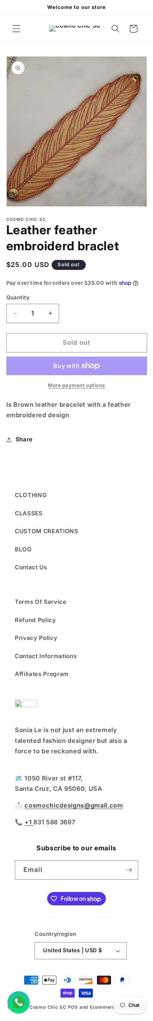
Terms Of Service (40, 601)
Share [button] (24, 439)
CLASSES (29, 513)
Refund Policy (35, 620)
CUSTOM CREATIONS (46, 531)
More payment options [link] (76, 385)
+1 (29, 822)
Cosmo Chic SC (47, 1007)
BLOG (23, 549)
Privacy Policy (36, 637)
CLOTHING (31, 495)
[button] (16, 29)
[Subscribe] (129, 870)
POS (73, 1007)
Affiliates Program (42, 673)
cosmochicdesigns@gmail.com (74, 805)
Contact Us (31, 567)
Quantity (18, 297)
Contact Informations (45, 656)
